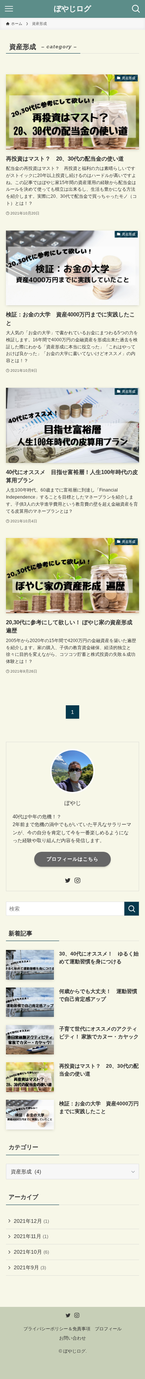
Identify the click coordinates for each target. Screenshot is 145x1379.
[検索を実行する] (131, 909)
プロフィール (108, 1328)
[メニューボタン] (9, 9)
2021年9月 (30, 1267)
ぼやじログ (72, 9)
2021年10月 (31, 1252)
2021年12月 (31, 1221)
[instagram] (77, 880)
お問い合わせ (72, 1337)
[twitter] (67, 880)
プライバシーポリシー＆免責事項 (56, 1328)
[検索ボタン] (136, 9)
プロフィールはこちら (72, 859)
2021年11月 (31, 1236)
